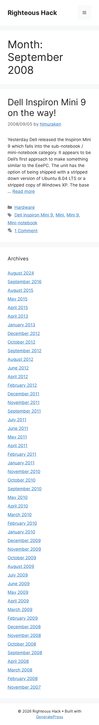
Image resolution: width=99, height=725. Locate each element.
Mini (60, 214)
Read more (23, 191)
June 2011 (18, 428)
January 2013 (21, 324)
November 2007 (24, 687)
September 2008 (25, 652)
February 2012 (22, 385)
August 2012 (20, 359)
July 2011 (17, 419)
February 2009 (23, 618)
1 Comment (26, 230)
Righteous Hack (32, 12)
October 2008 (22, 644)
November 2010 (24, 471)
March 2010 (20, 514)
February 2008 (23, 678)
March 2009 (20, 609)
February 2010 (22, 523)
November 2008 (24, 635)
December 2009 (24, 540)
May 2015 (17, 298)
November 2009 (24, 549)
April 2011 (17, 445)
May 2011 (17, 437)
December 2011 (23, 393)
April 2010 (18, 506)
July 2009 (18, 575)
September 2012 (24, 350)
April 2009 (18, 600)
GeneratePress (49, 716)
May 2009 (18, 592)
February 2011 (22, 454)
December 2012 (24, 333)
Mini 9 (73, 214)
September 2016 (25, 281)
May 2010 (18, 497)
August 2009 (21, 566)
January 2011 (21, 462)
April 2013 (18, 316)
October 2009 (22, 557)
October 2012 (21, 342)
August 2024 (21, 273)
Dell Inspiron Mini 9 (33, 214)
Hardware (24, 207)
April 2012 (18, 376)
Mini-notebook (22, 222)
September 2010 (25, 488)
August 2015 (20, 290)
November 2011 (24, 402)
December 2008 (24, 626)
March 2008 (20, 669)
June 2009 (19, 583)
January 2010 (21, 531)
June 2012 (18, 367)
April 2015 (18, 307)
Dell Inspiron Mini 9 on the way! (47, 107)
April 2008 (18, 661)
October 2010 (22, 480)
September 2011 (24, 411)
